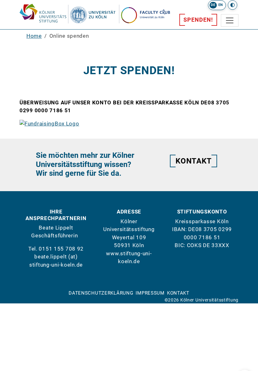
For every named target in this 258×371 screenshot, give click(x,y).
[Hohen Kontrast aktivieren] (232, 5)
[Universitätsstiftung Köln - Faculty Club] (151, 13)
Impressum (150, 293)
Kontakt (193, 161)
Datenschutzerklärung (101, 293)
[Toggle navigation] (229, 20)
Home (34, 36)
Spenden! (198, 19)
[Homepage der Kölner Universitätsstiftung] (69, 14)
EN (220, 5)
